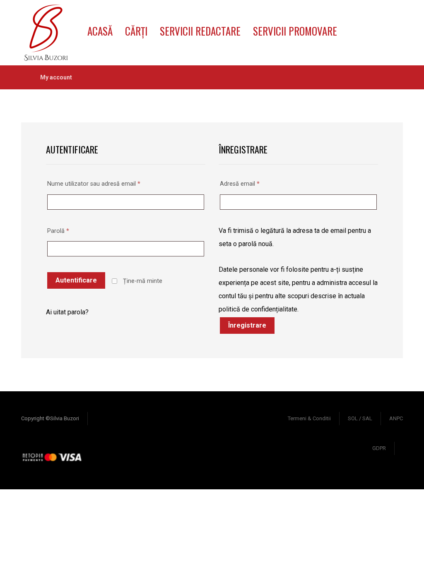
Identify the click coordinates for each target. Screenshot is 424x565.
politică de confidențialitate (258, 309)
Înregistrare (247, 325)
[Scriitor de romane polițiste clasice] (46, 32)
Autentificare (76, 280)
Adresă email (240, 183)
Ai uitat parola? (67, 312)
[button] (357, 22)
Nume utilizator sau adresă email (93, 183)
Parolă (58, 231)
